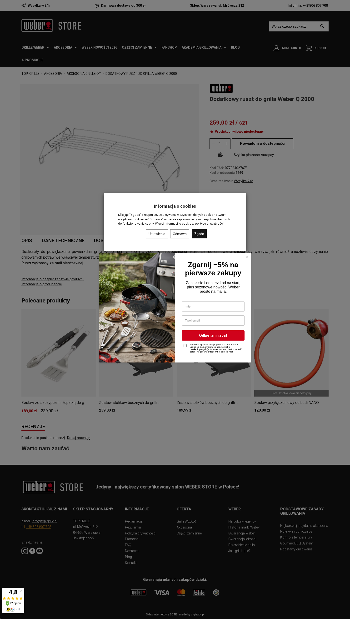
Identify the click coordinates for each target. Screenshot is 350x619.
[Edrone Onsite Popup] (175, 309)
